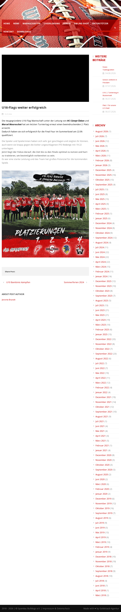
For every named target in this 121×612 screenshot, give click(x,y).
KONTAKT (8, 31)
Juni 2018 (100, 585)
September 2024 (103, 237)
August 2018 (101, 576)
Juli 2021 (99, 421)
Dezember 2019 (103, 498)
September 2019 (103, 513)
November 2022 (103, 344)
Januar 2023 (101, 334)
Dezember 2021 (103, 397)
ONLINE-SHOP (81, 23)
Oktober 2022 (102, 348)
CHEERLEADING (52, 23)
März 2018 (100, 595)
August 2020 (101, 474)
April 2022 (100, 377)
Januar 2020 (101, 493)
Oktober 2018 (102, 566)
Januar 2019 (101, 551)
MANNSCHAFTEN (32, 23)
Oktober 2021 (102, 406)
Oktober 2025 (102, 179)
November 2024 (103, 228)
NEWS (16, 23)
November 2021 (103, 402)
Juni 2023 (100, 310)
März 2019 (100, 542)
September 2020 (103, 469)
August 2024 (101, 242)
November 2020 (103, 460)
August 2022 (101, 358)
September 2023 (103, 295)
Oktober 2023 (102, 290)
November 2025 (103, 174)
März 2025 (100, 208)
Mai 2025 (99, 199)
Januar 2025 (101, 218)
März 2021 (100, 440)
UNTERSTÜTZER (100, 23)
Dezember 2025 (103, 170)
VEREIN (67, 23)
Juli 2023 (99, 305)
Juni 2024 (100, 252)
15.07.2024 (8, 114)
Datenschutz (63, 608)
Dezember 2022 (103, 339)
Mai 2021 (99, 431)
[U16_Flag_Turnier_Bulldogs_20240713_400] (45, 78)
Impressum (48, 608)
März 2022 (100, 382)
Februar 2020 (102, 489)
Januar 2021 (101, 450)
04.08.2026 (110, 73)
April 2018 (100, 590)
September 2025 (103, 184)
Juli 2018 (99, 580)
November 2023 (103, 286)
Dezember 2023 (103, 281)
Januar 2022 (101, 392)
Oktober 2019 (102, 508)
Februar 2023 (102, 329)
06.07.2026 (110, 98)
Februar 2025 (102, 213)
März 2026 (100, 155)
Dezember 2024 (103, 223)
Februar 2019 (102, 547)
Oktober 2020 (102, 464)
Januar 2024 (101, 276)
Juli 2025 (99, 189)
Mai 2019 (99, 532)
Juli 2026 (99, 136)
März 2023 (100, 324)
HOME (6, 23)
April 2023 (100, 319)
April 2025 (100, 203)
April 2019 (100, 537)
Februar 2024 (102, 271)
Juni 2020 (100, 479)
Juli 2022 (99, 363)
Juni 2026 (100, 141)
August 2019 (101, 518)
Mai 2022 (99, 373)
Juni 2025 (100, 194)
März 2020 (100, 484)
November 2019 (103, 503)
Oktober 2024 (102, 232)
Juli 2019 (99, 522)
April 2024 (100, 261)
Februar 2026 (102, 160)
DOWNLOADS (24, 31)
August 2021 (101, 416)
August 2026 (101, 131)
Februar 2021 (102, 445)
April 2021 (100, 435)
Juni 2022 (100, 368)
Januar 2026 (101, 165)
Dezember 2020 (103, 455)
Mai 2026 (99, 145)
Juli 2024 (99, 247)
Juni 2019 (100, 527)
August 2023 (101, 300)
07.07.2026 (110, 86)
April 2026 (100, 150)
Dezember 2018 (103, 556)
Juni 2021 (100, 426)
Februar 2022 (102, 387)
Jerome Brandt (8, 299)
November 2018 (103, 561)
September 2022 (103, 353)
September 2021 (103, 411)
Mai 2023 (99, 315)
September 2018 (103, 571)
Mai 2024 (99, 257)
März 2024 (100, 266)
